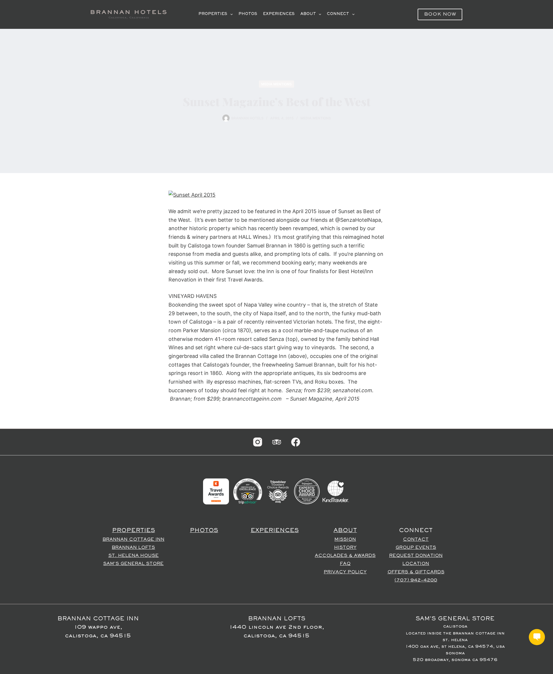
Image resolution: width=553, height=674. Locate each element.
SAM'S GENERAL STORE (133, 564)
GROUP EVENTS (415, 548)
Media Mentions (276, 84)
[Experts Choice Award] (307, 491)
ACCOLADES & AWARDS (345, 556)
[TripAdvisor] (276, 442)
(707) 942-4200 (416, 580)
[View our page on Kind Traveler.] (335, 491)
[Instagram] (257, 442)
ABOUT (308, 14)
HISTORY (345, 548)
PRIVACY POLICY (345, 572)
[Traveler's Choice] (278, 491)
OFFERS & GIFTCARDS (415, 572)
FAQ (345, 564)
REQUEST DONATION (416, 556)
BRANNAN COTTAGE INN (133, 540)
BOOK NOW (440, 14)
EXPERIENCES (279, 14)
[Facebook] (295, 442)
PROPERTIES (212, 14)
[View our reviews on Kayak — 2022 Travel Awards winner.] (216, 491)
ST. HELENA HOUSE (133, 556)
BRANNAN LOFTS (133, 548)
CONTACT (416, 540)
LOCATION (415, 564)
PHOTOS (247, 14)
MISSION (345, 540)
